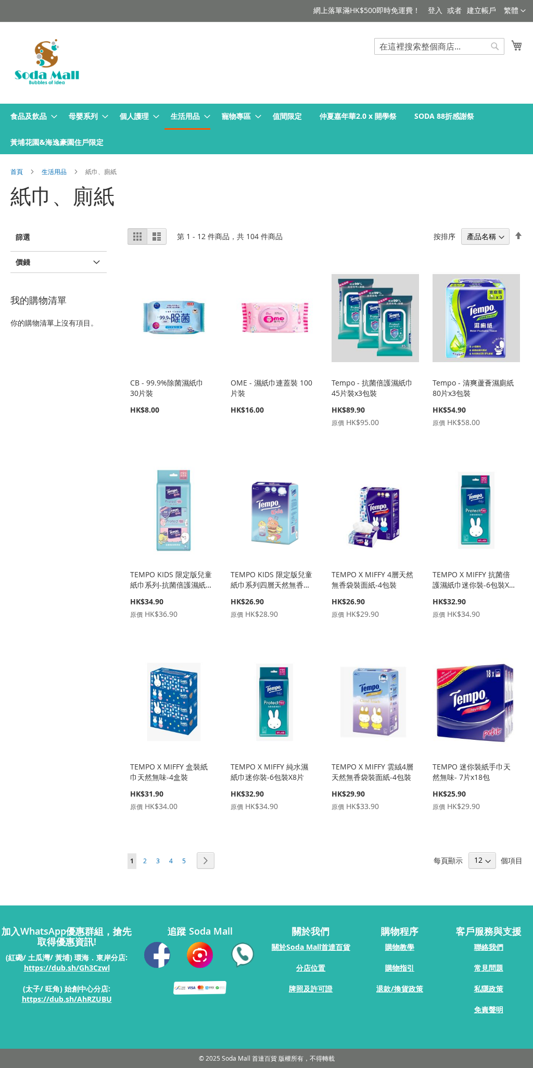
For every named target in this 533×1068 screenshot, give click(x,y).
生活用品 (55, 171)
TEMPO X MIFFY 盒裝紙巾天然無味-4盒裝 (169, 772)
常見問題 (488, 968)
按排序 (444, 236)
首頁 (17, 171)
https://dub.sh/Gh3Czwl (67, 968)
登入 (435, 10)
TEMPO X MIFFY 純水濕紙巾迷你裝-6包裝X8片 (269, 772)
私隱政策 (488, 989)
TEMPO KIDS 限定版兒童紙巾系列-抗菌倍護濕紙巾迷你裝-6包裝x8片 (171, 584)
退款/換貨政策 (399, 989)
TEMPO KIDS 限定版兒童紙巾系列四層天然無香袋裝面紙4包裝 (271, 584)
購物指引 (399, 968)
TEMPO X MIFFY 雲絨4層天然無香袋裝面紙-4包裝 (372, 772)
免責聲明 (488, 1009)
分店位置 (310, 968)
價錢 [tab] (23, 262)
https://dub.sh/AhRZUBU (67, 999)
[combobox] (439, 46)
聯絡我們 (488, 947)
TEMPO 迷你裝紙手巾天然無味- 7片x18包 (472, 772)
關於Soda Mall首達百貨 (311, 947)
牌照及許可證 (311, 989)
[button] (515, 11)
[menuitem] (30, 116)
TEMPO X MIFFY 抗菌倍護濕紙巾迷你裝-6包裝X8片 (473, 584)
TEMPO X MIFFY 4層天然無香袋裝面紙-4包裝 (372, 579)
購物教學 (399, 947)
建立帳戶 (481, 10)
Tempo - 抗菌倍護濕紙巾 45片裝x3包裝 (372, 388)
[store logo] (46, 62)
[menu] (266, 129)
